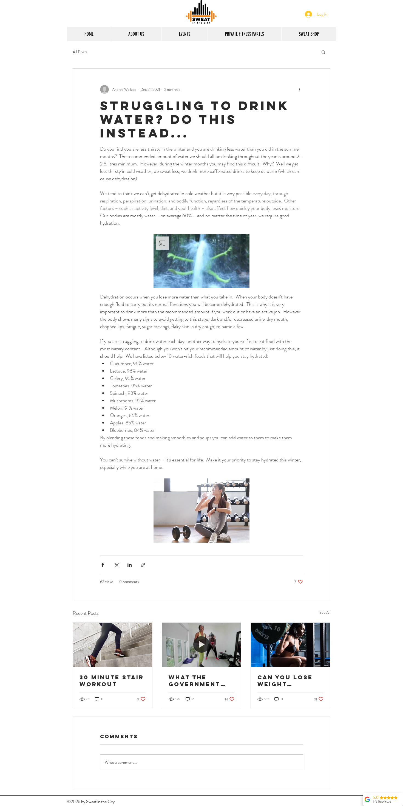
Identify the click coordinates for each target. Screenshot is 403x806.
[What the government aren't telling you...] (201, 645)
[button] (323, 52)
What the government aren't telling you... (199, 680)
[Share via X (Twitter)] (116, 564)
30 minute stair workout (112, 680)
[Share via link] (143, 564)
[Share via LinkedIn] (129, 564)
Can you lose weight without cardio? (285, 680)
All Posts (80, 52)
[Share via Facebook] (102, 564)
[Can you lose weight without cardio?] (290, 645)
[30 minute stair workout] (112, 645)
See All (324, 612)
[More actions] (299, 89)
